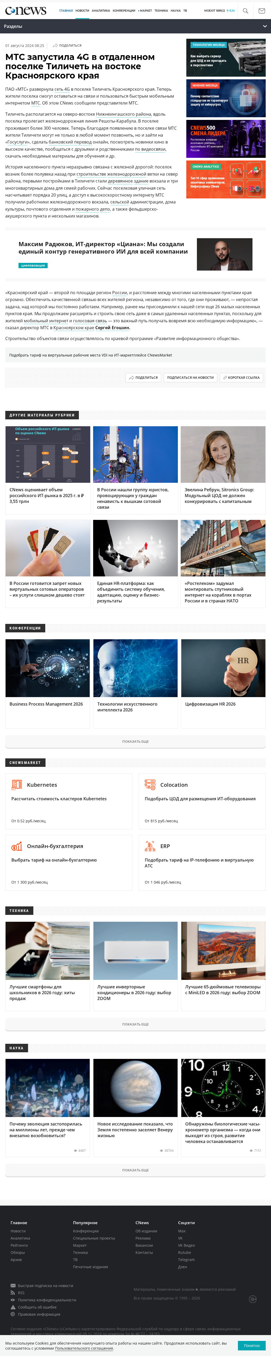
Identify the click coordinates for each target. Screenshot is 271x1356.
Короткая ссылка (244, 377)
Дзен (182, 1266)
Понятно (252, 1345)
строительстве (91, 174)
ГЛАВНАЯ (66, 10)
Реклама (143, 1238)
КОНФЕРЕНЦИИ (124, 10)
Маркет (80, 1245)
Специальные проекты (94, 1238)
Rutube (184, 1252)
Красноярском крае (73, 328)
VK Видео (186, 1245)
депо (105, 209)
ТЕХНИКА (161, 10)
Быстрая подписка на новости (45, 1285)
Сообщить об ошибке (37, 1307)
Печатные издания (90, 1266)
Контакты (144, 1252)
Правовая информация (39, 1314)
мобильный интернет (46, 321)
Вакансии (144, 1245)
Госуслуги (17, 142)
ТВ (185, 10)
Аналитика (101, 10)
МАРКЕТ (146, 10)
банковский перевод (70, 142)
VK (180, 1238)
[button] (245, 11)
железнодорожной (126, 174)
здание (141, 181)
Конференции (86, 1230)
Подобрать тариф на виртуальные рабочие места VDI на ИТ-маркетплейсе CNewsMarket (90, 355)
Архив (16, 1259)
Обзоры (18, 1252)
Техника (80, 1252)
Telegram (186, 1259)
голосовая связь (90, 321)
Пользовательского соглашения (84, 1348)
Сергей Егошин (112, 328)
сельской (119, 202)
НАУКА (176, 10)
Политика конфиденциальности (47, 1299)
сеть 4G (62, 89)
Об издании (146, 1230)
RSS (21, 1292)
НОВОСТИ (82, 10)
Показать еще (135, 741)
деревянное (120, 181)
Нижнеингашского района (123, 114)
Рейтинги (19, 1245)
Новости (18, 1230)
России (119, 292)
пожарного (87, 209)
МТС (35, 103)
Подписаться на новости (190, 377)
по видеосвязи (150, 149)
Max (182, 1230)
